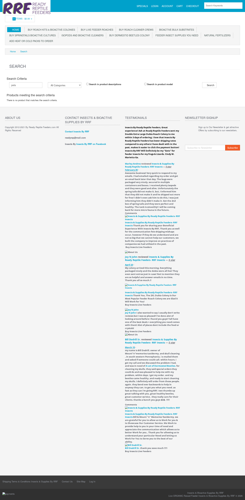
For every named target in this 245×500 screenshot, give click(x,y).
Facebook (237, 17)
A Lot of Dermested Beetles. (161, 365)
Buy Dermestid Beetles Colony (129, 35)
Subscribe (232, 147)
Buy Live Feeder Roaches (96, 29)
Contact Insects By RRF (77, 131)
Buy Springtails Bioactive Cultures (32, 35)
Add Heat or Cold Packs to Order (30, 41)
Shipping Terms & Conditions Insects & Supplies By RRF (30, 481)
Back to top (239, 495)
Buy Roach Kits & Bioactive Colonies (50, 29)
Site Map (81, 481)
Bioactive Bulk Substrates (176, 29)
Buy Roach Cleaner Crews (135, 29)
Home (15, 29)
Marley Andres (133, 163)
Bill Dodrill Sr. (132, 339)
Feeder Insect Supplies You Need (176, 35)
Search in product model (159, 84)
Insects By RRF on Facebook (91, 144)
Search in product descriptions (104, 84)
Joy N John (131, 256)
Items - (22, 18)
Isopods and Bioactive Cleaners (82, 35)
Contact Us (67, 481)
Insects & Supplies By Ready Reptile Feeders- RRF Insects (149, 165)
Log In (92, 481)
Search (23, 51)
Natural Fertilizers (216, 35)
